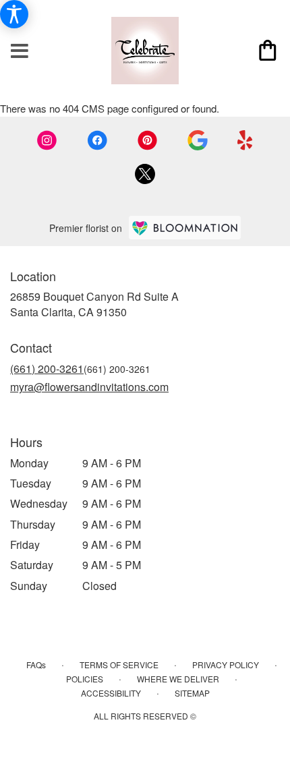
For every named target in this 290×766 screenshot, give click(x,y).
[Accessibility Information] (14, 14)
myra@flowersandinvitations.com (89, 386)
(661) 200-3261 (47, 368)
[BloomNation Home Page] (185, 227)
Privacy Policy (225, 664)
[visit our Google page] (197, 140)
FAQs (36, 664)
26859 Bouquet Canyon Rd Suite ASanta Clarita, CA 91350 (94, 304)
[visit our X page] (145, 174)
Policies (84, 678)
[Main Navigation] (19, 51)
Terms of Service (119, 664)
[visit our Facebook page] (97, 140)
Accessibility (111, 693)
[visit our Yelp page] (245, 140)
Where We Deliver (178, 678)
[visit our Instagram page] (47, 140)
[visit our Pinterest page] (147, 140)
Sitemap (192, 693)
